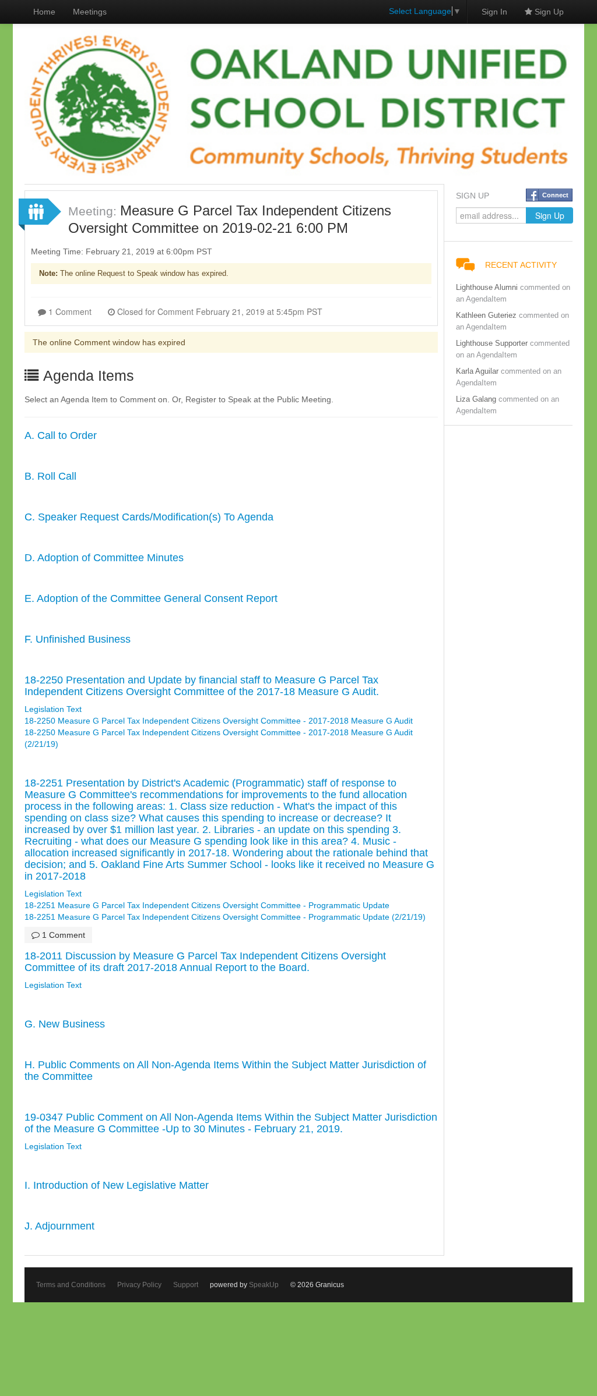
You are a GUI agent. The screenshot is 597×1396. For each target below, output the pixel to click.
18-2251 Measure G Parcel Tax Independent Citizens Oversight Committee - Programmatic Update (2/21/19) (225, 917)
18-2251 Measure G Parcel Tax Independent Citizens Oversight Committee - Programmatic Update (206, 905)
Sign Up (548, 11)
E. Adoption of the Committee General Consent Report (151, 598)
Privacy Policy (139, 1285)
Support (185, 1285)
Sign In (494, 11)
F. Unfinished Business (77, 639)
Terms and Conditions (71, 1285)
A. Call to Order (60, 435)
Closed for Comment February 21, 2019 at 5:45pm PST (218, 311)
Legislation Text (53, 709)
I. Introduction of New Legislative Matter (116, 1185)
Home (44, 11)
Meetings (90, 11)
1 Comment (69, 311)
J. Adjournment (59, 1226)
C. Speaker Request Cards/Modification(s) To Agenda (148, 517)
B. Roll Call (50, 476)
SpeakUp (264, 1285)
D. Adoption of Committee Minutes (104, 558)
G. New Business (64, 1024)
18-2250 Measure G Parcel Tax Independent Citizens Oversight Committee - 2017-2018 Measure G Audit (218, 720)
